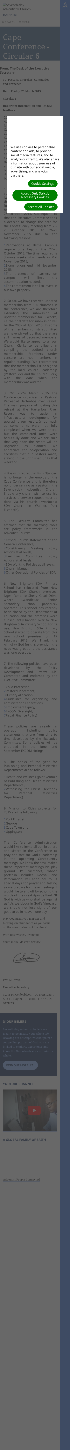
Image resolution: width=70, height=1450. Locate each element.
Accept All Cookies (41, 207)
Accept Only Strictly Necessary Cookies (35, 195)
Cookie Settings (42, 183)
